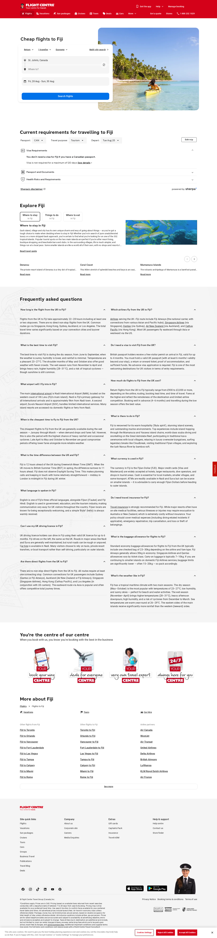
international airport (41, 393)
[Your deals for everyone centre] (86, 665)
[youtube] (52, 889)
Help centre (158, 823)
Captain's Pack (115, 828)
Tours (95, 13)
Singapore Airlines (174, 322)
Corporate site (71, 828)
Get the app (145, 6)
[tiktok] (38, 889)
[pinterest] (60, 889)
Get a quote (155, 13)
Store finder (158, 833)
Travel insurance (119, 507)
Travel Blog (25, 866)
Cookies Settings (144, 932)
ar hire (24, 546)
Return (27, 49)
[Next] (194, 259)
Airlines (114, 319)
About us (68, 823)
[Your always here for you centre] (175, 665)
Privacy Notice (149, 899)
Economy (60, 49)
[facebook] (23, 889)
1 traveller (43, 49)
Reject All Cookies (165, 932)
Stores (169, 13)
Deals (109, 13)
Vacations (44, 13)
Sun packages (63, 13)
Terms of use (191, 899)
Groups (23, 852)
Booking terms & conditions (170, 899)
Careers (67, 833)
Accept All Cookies (187, 932)
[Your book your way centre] (42, 665)
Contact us (158, 828)
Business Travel (27, 856)
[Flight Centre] (32, 808)
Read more (25, 274)
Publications (26, 861)
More (130, 13)
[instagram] (30, 889)
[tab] (30, 216)
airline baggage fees (56, 925)
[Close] (212, 932)
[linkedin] (45, 889)
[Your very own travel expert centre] (131, 665)
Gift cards (113, 823)
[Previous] (187, 259)
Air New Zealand (155, 326)
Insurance (113, 833)
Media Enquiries (71, 837)
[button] (109, 786)
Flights (28, 13)
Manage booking (176, 6)
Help (158, 6)
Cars (121, 13)
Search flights (65, 96)
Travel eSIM (113, 837)
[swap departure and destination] (104, 65)
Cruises (81, 13)
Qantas (127, 326)
